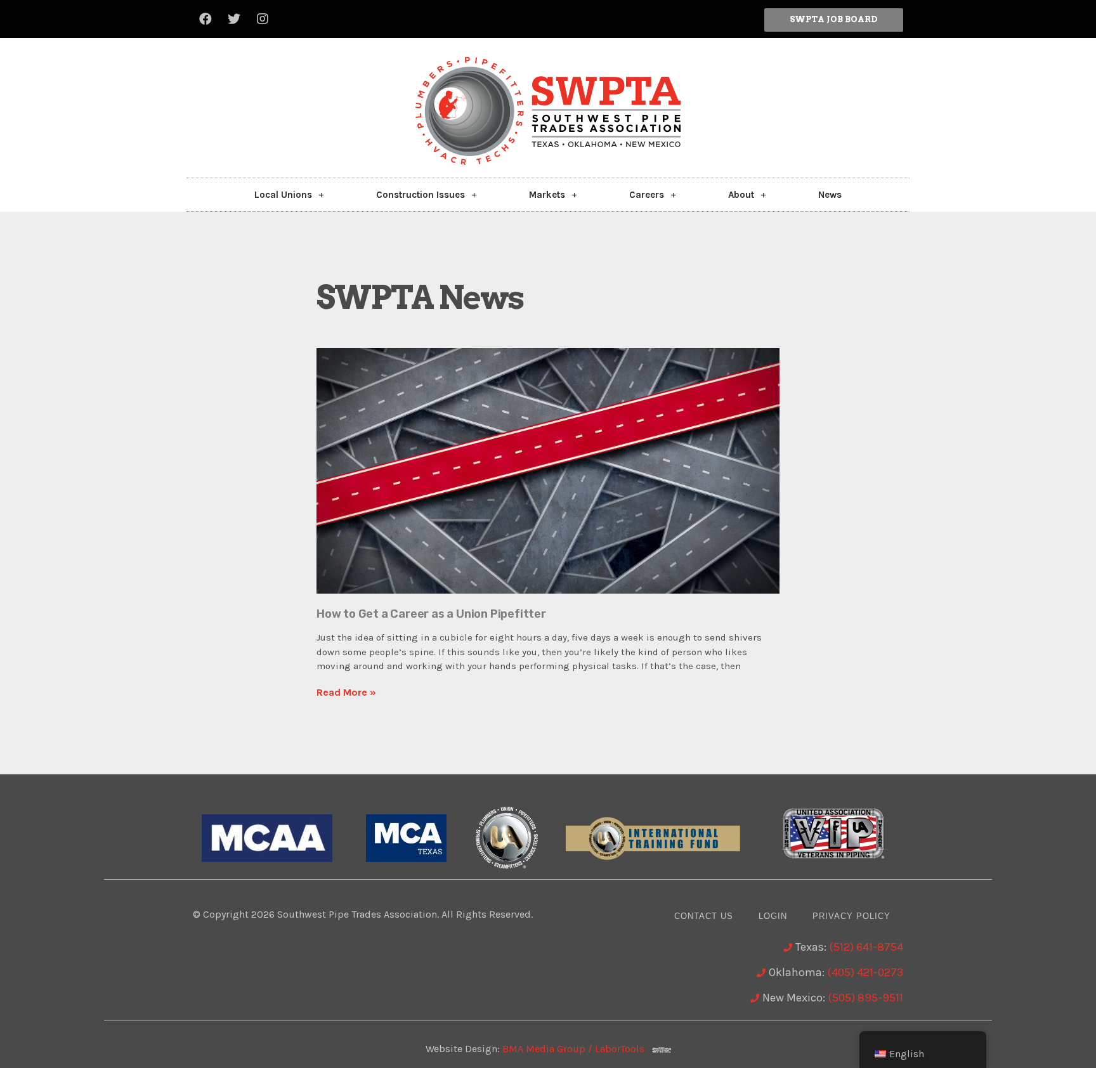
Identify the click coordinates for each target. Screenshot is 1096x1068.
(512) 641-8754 (866, 947)
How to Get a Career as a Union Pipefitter (431, 614)
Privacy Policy (851, 916)
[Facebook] (205, 19)
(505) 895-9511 (865, 998)
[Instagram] (262, 19)
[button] (833, 20)
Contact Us (703, 916)
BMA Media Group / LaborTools (577, 1049)
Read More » (346, 692)
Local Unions (283, 194)
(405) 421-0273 (865, 972)
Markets (547, 194)
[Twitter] (234, 19)
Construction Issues (420, 194)
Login (773, 916)
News (830, 194)
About (741, 194)
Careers (646, 194)
